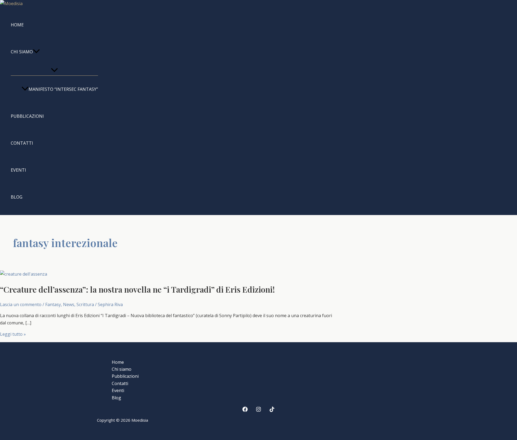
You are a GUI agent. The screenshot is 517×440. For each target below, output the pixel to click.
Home (17, 25)
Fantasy (53, 304)
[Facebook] (245, 410)
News (68, 304)
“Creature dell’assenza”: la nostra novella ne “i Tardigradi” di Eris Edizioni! (137, 289)
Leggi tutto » (13, 334)
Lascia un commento (20, 304)
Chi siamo (22, 52)
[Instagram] (258, 410)
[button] (36, 51)
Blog (16, 197)
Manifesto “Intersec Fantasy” (63, 89)
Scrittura (85, 304)
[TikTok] (272, 410)
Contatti (22, 143)
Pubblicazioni (27, 116)
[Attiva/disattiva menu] (54, 70)
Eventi (18, 170)
